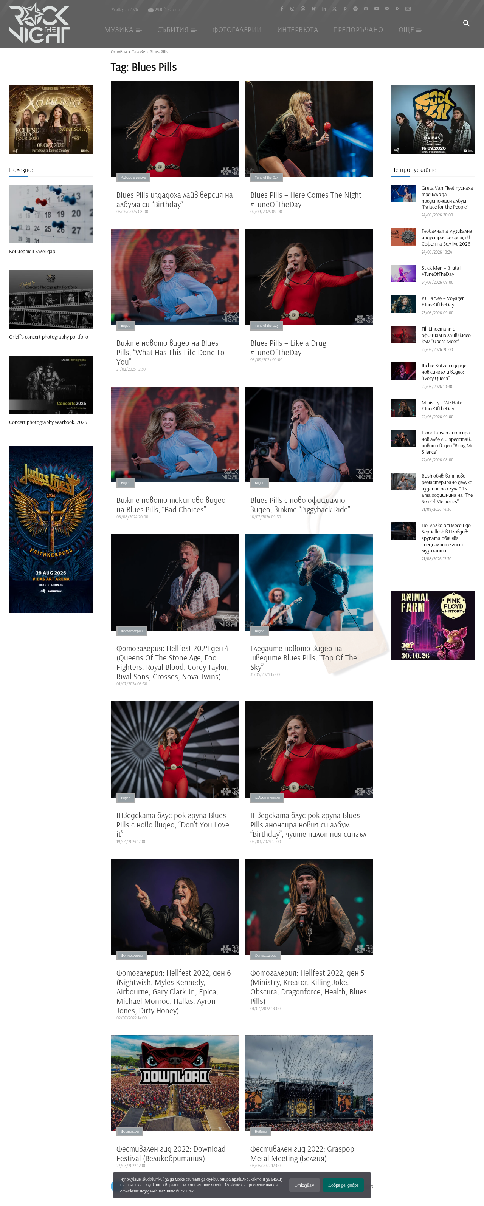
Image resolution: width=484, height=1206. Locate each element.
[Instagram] (292, 9)
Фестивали (130, 1131)
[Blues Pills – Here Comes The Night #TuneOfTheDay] (309, 129)
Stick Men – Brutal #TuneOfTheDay (441, 271)
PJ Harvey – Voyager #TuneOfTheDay (443, 301)
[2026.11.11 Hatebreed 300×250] (51, 119)
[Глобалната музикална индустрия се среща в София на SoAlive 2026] (403, 236)
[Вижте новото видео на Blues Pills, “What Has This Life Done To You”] (175, 277)
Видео (125, 325)
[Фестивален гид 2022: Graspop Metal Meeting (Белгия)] (309, 1083)
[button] (466, 24)
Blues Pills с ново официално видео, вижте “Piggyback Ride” (300, 504)
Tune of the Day (266, 177)
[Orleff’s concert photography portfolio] (51, 299)
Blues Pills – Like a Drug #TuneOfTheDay (288, 347)
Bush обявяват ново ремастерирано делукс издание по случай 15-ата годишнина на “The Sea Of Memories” (447, 488)
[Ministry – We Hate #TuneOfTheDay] (403, 408)
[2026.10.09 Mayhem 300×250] (433, 119)
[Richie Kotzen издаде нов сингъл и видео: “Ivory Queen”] (403, 371)
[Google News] (408, 9)
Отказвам (305, 1185)
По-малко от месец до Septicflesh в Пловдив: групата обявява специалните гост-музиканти (446, 538)
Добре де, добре (343, 1185)
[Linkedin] (324, 9)
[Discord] (365, 9)
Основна (119, 51)
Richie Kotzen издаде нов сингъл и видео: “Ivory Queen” (444, 372)
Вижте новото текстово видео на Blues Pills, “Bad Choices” (171, 504)
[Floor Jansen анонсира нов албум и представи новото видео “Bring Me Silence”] (403, 438)
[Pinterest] (345, 9)
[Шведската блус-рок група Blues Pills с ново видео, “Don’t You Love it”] (175, 749)
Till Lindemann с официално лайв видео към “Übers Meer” (446, 335)
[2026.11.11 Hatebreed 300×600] (51, 529)
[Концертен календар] (51, 214)
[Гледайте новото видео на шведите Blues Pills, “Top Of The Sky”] (309, 582)
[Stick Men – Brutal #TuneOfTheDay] (403, 273)
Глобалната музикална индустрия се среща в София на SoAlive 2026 (447, 237)
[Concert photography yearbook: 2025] (51, 385)
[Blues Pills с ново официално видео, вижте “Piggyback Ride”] (309, 435)
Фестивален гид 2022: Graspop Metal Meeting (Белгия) (302, 1153)
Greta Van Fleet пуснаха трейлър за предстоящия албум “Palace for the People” (447, 197)
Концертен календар (32, 251)
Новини (261, 1131)
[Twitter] (334, 9)
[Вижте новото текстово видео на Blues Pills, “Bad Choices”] (175, 435)
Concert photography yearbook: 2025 (48, 422)
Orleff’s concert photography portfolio (48, 336)
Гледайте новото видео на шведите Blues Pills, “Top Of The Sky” (303, 657)
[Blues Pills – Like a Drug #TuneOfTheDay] (309, 277)
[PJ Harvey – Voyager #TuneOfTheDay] (403, 303)
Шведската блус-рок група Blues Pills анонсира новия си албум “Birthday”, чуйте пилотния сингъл (308, 824)
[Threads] (303, 9)
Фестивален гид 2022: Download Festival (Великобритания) (171, 1153)
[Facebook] (282, 9)
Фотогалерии (132, 630)
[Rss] (397, 9)
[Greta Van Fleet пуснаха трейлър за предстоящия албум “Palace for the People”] (403, 193)
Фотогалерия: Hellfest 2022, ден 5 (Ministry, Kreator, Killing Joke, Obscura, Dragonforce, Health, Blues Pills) (308, 987)
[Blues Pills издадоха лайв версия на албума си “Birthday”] (175, 129)
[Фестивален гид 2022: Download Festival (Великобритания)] (175, 1083)
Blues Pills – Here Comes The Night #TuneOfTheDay (305, 199)
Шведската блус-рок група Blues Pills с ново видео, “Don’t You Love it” (172, 824)
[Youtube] (376, 9)
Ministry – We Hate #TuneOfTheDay (442, 405)
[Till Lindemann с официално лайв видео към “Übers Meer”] (403, 334)
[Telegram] (355, 9)
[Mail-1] (387, 9)
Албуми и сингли (133, 177)
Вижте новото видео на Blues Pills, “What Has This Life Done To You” (170, 352)
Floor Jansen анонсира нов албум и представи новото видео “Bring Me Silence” (447, 442)
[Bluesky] (313, 9)
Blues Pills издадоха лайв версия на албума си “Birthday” (174, 199)
